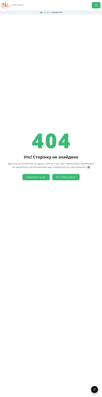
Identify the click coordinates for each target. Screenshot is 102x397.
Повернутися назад (35, 177)
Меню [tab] (69, 7)
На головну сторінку (66, 177)
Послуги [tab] (83, 7)
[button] (94, 389)
